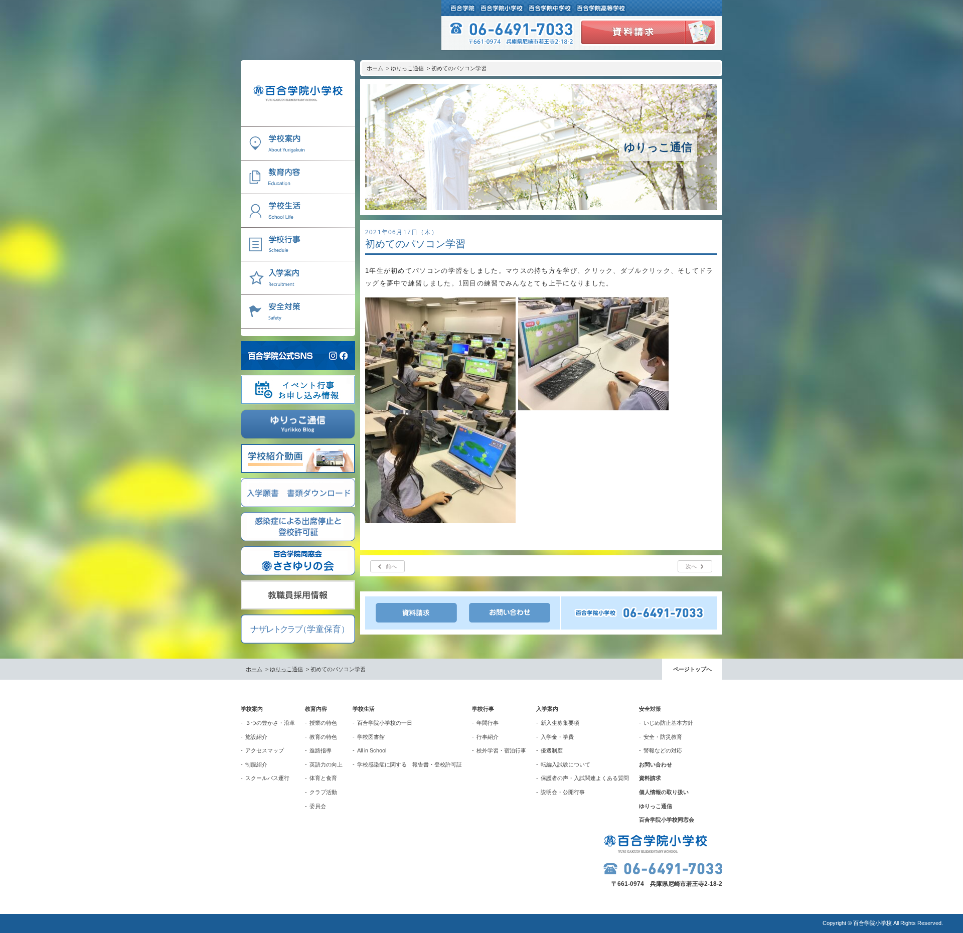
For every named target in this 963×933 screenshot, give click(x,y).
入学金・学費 (557, 737)
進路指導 (320, 750)
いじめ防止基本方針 (668, 723)
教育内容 (316, 709)
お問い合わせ (655, 764)
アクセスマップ (264, 750)
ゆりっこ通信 (407, 68)
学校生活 (364, 709)
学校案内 (252, 709)
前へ (391, 566)
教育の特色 (323, 737)
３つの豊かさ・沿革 (270, 723)
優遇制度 (552, 750)
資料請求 (650, 778)
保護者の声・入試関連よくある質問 (585, 778)
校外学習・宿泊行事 (501, 750)
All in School (371, 750)
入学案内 (547, 709)
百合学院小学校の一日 (384, 723)
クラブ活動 (323, 792)
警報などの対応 (663, 750)
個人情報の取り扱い (664, 792)
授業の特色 (323, 723)
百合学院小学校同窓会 (666, 820)
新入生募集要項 (560, 723)
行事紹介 (487, 737)
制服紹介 (256, 764)
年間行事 (487, 723)
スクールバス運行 (267, 778)
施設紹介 (256, 737)
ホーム (375, 68)
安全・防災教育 (663, 737)
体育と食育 (323, 778)
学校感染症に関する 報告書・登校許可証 (409, 764)
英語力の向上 (326, 764)
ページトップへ (692, 669)
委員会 (317, 806)
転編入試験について (565, 764)
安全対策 (650, 709)
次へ (691, 566)
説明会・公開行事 (563, 792)
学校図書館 (371, 737)
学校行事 (483, 709)
